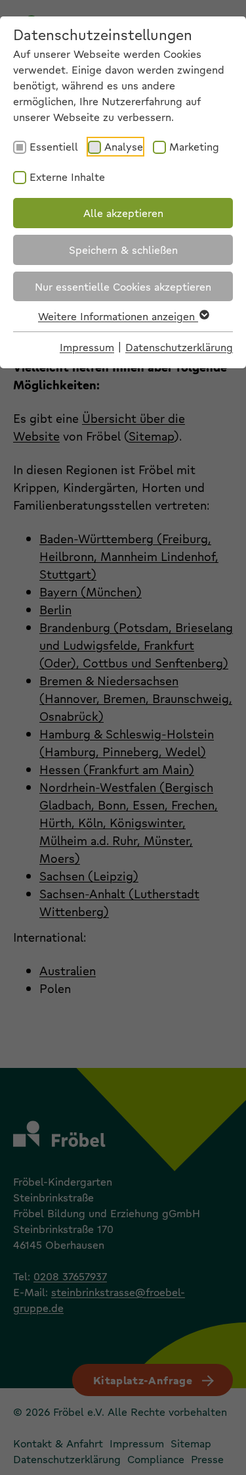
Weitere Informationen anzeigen (118, 316)
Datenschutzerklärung (179, 347)
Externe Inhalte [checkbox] (67, 176)
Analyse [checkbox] (123, 146)
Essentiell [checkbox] (54, 146)
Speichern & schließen (123, 249)
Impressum (87, 347)
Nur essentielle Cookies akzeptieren (123, 286)
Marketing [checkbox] (194, 146)
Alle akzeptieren (123, 213)
